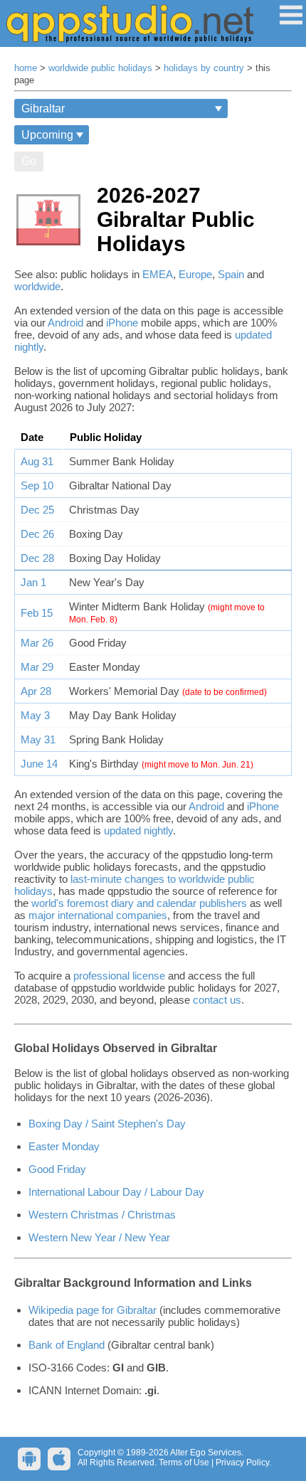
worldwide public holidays (100, 68)
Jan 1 (33, 582)
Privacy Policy (242, 1462)
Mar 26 (37, 643)
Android (65, 323)
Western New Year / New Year (99, 1237)
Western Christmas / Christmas (102, 1215)
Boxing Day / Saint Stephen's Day (107, 1124)
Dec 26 (37, 534)
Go (28, 161)
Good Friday (57, 1169)
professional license (119, 976)
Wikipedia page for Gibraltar (92, 1310)
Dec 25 (37, 510)
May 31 (38, 739)
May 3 (35, 715)
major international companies (97, 915)
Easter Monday (64, 1146)
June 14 (39, 764)
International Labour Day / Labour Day (116, 1192)
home (25, 68)
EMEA (157, 274)
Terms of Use (184, 1462)
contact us (217, 1000)
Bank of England (66, 1345)
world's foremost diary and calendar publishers (139, 903)
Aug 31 (37, 461)
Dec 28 (37, 558)
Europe (195, 274)
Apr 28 (36, 691)
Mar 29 (37, 667)
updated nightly (138, 830)
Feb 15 (37, 613)
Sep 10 (37, 485)
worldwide (37, 286)
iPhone (122, 323)
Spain (231, 274)
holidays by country (204, 68)
